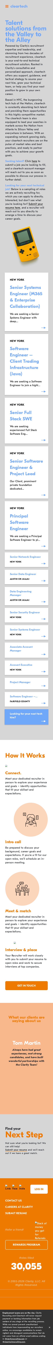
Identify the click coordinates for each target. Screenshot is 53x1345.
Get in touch (26, 985)
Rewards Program (26, 1244)
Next (48, 1109)
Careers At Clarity (19, 1206)
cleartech (19, 6)
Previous (5, 1109)
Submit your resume (16, 1149)
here (34, 161)
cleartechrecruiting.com (15, 1342)
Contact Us (13, 1200)
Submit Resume (16, 1213)
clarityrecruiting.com (16, 1339)
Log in (39, 1189)
